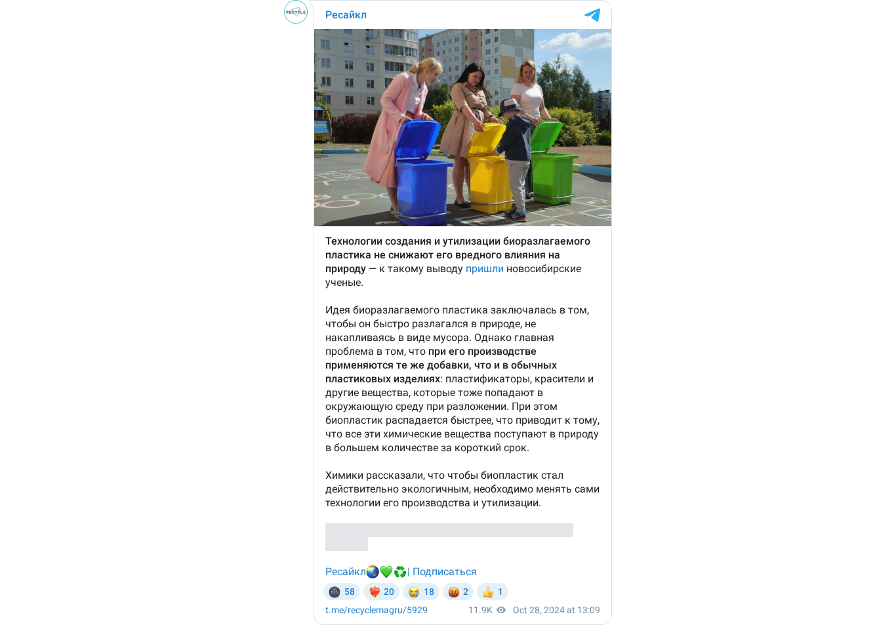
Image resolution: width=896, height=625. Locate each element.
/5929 (376, 610)
